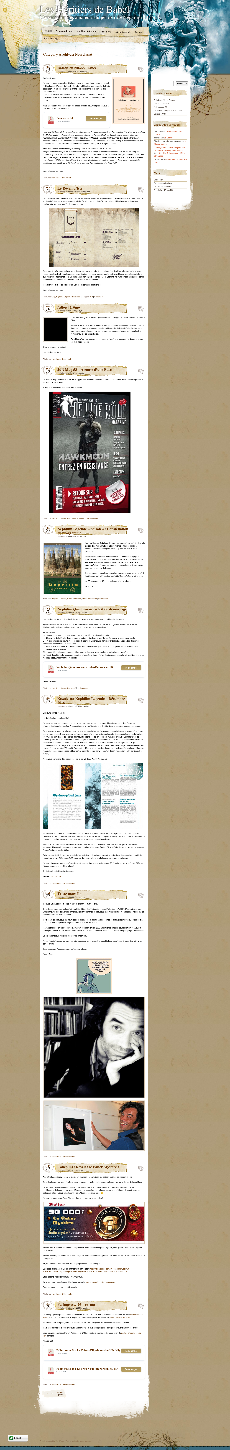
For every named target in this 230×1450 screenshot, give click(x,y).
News (69, 598)
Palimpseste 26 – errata (76, 1304)
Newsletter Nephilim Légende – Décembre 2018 (91, 700)
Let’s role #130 (160, 113)
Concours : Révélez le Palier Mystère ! (88, 1166)
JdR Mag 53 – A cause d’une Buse (84, 369)
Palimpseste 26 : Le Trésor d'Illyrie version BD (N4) (87, 1368)
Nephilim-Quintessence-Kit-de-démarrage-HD (84, 667)
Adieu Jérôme (68, 307)
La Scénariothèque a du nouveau (168, 110)
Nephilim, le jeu (64, 31)
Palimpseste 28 (160, 107)
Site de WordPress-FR (163, 190)
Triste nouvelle (69, 893)
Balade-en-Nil (64, 118)
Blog (53, 296)
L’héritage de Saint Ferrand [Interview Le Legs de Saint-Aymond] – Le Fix (169, 148)
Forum (138, 32)
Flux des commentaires (164, 186)
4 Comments (103, 598)
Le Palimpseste (123, 32)
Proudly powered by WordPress (52, 1441)
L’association (51, 38)
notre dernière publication (121, 1317)
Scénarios (80, 518)
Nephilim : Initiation (86, 31)
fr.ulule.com (56, 876)
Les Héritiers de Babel (85, 9)
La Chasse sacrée (161, 103)
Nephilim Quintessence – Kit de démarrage (92, 609)
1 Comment (66, 177)
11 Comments (82, 688)
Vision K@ (105, 31)
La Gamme (169, 137)
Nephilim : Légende (63, 296)
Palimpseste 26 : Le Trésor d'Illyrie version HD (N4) (88, 1350)
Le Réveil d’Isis (69, 188)
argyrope (83, 71)
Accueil (47, 30)
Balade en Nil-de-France (77, 67)
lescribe (81, 373)
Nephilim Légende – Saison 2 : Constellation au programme (92, 530)
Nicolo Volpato (85, 1441)
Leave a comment (93, 518)
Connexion (158, 179)
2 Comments (67, 1294)
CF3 (91, 296)
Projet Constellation (89, 598)
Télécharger (96, 118)
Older (60, 1393)
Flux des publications (163, 183)
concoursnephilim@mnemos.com (100, 1282)
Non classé (56, 177)
